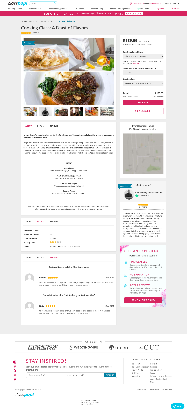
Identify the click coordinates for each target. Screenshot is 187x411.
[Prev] (30, 71)
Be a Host (175, 8)
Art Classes (79, 8)
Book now (143, 102)
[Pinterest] (14, 379)
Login (166, 3)
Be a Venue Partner (140, 367)
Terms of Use (154, 390)
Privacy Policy (167, 390)
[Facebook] (14, 366)
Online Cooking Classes (120, 8)
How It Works (137, 370)
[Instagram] (14, 362)
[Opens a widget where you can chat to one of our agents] (177, 406)
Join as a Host (156, 370)
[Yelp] (14, 370)
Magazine (160, 8)
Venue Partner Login (159, 379)
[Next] (107, 71)
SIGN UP (110, 375)
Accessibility (141, 390)
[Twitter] (14, 375)
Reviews (54, 126)
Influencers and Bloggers (161, 376)
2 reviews (35, 32)
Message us (139, 3)
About (28, 126)
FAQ (152, 382)
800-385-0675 (155, 3)
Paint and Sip (35, 8)
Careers (153, 367)
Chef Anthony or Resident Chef (148, 192)
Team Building (97, 8)
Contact (153, 364)
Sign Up (176, 3)
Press (152, 373)
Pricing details (158, 96)
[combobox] (45, 375)
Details (41, 126)
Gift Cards (144, 8)
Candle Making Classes (57, 8)
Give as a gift (144, 111)
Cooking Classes (15, 8)
